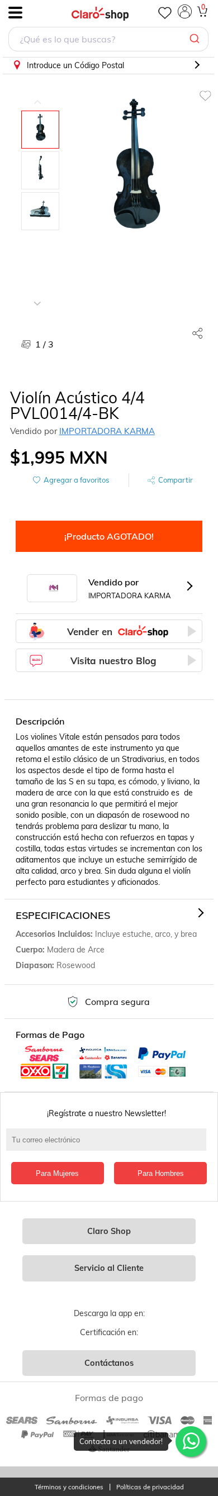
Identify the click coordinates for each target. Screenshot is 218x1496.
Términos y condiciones (69, 1487)
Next (37, 295)
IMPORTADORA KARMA (107, 431)
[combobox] (108, 40)
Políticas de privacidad (150, 1487)
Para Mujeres (57, 1173)
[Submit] (196, 39)
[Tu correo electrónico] (109, 1145)
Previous (37, 93)
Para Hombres (161, 1173)
